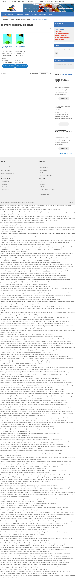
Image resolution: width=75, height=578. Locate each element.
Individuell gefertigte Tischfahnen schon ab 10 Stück (63, 131)
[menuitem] (5, 14)
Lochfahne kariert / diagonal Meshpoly (20, 47)
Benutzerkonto (29, 1)
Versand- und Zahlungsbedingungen (47, 189)
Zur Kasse (47, 1)
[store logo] (12, 7)
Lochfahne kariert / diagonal (7, 47)
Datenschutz (42, 191)
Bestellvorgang (5, 181)
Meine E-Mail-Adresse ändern (46, 175)
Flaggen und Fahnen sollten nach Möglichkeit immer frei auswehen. (62, 106)
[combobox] (64, 49)
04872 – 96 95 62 (6, 170)
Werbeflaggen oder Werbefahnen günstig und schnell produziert (62, 81)
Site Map (72, 202)
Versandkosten (8, 62)
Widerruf (42, 186)
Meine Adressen (43, 170)
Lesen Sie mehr (7, 55)
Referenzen (21, 1)
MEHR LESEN (64, 98)
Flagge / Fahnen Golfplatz (23, 19)
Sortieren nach (34, 29)
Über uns (14, 1)
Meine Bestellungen (44, 167)
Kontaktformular (4, 176)
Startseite (3, 1)
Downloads (4, 186)
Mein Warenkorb (38, 1)
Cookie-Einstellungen (44, 194)
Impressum (42, 184)
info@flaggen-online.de (9, 173)
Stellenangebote (5, 189)
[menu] (37, 14)
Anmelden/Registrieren (57, 1)
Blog (9, 1)
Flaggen (12, 19)
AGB (41, 181)
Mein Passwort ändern (45, 172)
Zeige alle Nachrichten (65, 153)
